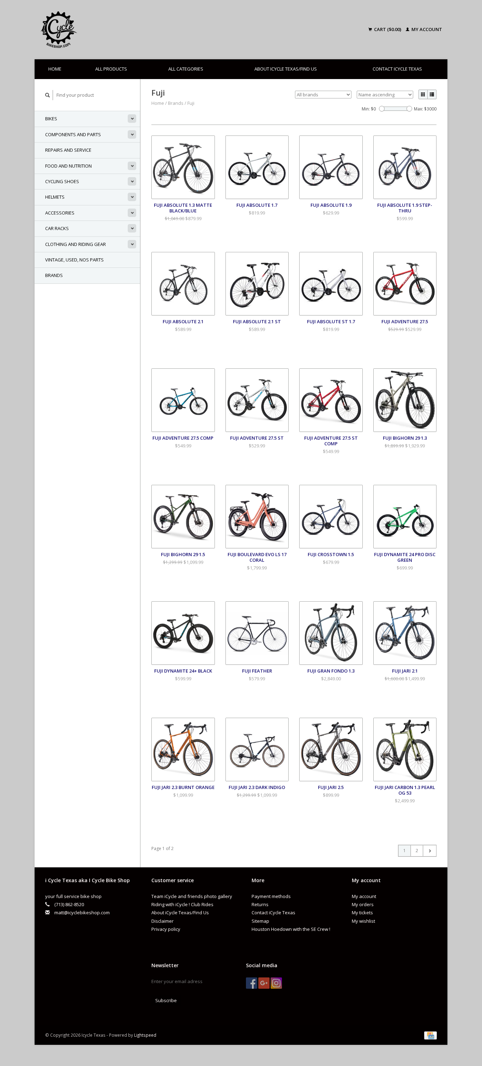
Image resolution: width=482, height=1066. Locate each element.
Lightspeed (145, 1035)
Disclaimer (162, 921)
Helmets (55, 197)
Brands (54, 275)
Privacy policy (165, 929)
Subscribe (166, 1000)
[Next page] (429, 850)
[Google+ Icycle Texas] (264, 983)
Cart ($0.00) (387, 29)
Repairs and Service (68, 150)
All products (111, 69)
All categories (185, 69)
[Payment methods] (430, 1035)
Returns (260, 904)
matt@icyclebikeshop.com (82, 912)
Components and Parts (73, 134)
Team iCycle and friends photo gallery (191, 896)
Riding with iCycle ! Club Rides (182, 904)
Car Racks (57, 228)
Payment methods (271, 896)
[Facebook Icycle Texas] (251, 983)
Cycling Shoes (62, 181)
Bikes (51, 118)
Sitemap (260, 921)
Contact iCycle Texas (397, 69)
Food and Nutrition (68, 166)
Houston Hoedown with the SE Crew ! (291, 929)
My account (426, 29)
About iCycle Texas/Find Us (285, 69)
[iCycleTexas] (108, 30)
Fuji (190, 103)
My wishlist (363, 921)
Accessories (59, 213)
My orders (363, 904)
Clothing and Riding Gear (75, 244)
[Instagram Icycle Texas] (276, 983)
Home (54, 69)
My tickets (362, 912)
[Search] (47, 95)
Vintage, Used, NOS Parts (74, 260)
